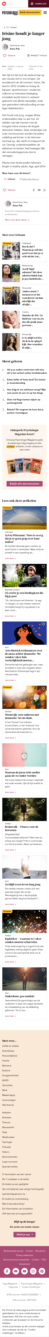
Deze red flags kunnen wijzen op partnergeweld (23, 401)
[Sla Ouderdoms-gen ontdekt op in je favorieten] (43, 970)
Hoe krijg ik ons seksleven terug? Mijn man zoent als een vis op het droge (26, 391)
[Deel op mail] (39, 190)
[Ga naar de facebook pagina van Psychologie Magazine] (7, 1271)
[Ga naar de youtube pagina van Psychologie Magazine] (24, 1271)
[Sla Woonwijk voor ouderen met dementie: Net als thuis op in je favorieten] (43, 688)
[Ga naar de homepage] (10, 13)
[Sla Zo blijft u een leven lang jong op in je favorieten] (43, 858)
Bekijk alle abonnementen (24, 483)
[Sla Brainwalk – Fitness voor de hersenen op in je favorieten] (43, 800)
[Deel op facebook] (33, 190)
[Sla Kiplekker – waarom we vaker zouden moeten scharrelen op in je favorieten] (43, 912)
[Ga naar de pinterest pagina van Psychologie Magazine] (42, 1271)
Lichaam (13, 27)
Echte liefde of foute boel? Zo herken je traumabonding (26, 381)
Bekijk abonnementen (30, 12)
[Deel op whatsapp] (44, 190)
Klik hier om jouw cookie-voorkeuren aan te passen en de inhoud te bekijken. (22, 1320)
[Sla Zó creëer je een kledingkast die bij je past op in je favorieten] (43, 566)
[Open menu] (45, 12)
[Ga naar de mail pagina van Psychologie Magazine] (16, 1271)
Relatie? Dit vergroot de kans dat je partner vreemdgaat (25, 411)
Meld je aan (23, 1234)
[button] (38, 4)
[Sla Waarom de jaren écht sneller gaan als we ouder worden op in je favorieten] (43, 746)
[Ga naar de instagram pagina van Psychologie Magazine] (33, 1271)
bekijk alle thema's (30, 179)
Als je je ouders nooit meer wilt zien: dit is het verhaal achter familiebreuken (27, 371)
